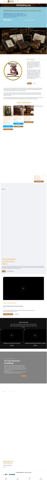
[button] (3, 144)
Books (16, 118)
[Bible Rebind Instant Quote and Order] (18, 111)
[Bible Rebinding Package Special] (39, 140)
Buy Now (8, 126)
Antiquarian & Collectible (6, 122)
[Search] (15, 1)
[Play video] (23, 41)
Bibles (14, 118)
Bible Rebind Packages (37, 178)
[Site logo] (10, 1)
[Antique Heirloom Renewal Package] (29, 111)
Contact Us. (5, 467)
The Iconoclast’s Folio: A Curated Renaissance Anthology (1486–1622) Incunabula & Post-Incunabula (7, 119)
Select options (39, 181)
